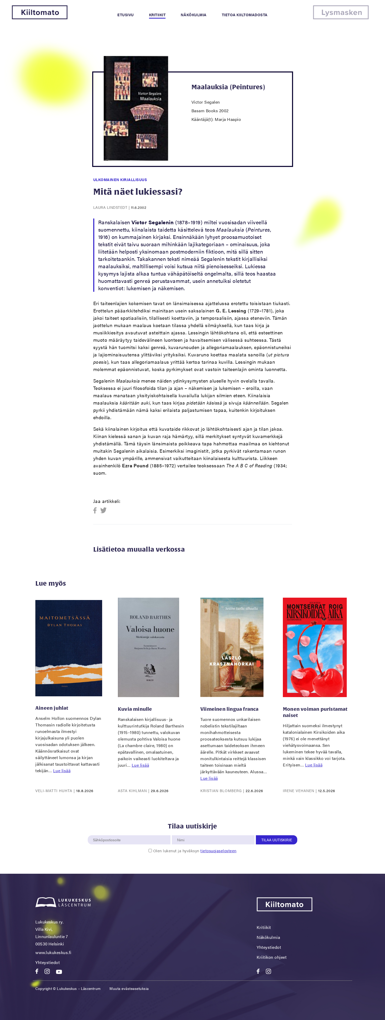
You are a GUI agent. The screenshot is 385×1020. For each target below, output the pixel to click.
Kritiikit (157, 14)
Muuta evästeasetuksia (129, 988)
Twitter (103, 510)
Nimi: (181, 832)
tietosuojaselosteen (218, 850)
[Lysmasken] (341, 18)
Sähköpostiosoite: (108, 832)
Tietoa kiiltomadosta (245, 14)
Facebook (96, 510)
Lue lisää (62, 770)
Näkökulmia (194, 14)
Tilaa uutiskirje (276, 839)
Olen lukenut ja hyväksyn (194, 850)
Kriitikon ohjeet (272, 957)
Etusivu (125, 14)
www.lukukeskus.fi (53, 952)
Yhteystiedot (47, 962)
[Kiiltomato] (40, 18)
